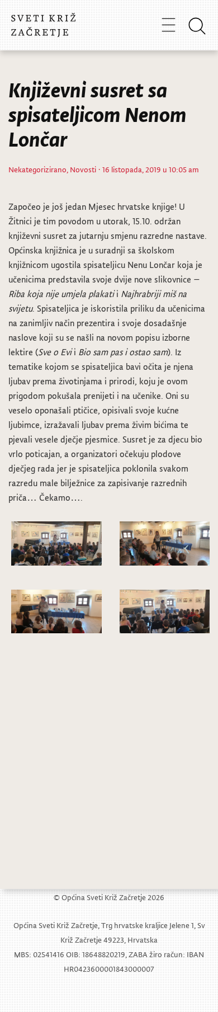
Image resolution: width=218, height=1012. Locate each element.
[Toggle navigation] (168, 24)
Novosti (83, 169)
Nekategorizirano (37, 169)
